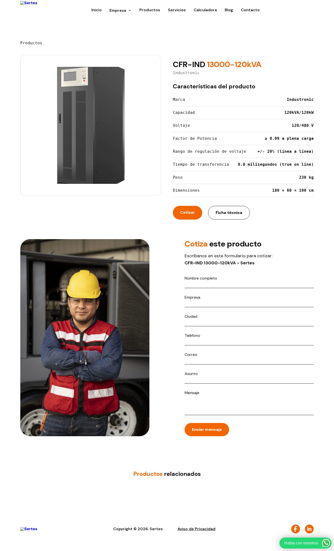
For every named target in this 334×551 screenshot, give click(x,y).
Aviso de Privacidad (196, 528)
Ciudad (191, 316)
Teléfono (192, 335)
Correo (191, 354)
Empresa (192, 297)
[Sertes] (28, 10)
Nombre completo (201, 278)
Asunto (191, 373)
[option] (90, 125)
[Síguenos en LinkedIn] (309, 529)
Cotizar (187, 212)
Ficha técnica (229, 212)
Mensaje (192, 392)
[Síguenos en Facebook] (295, 529)
